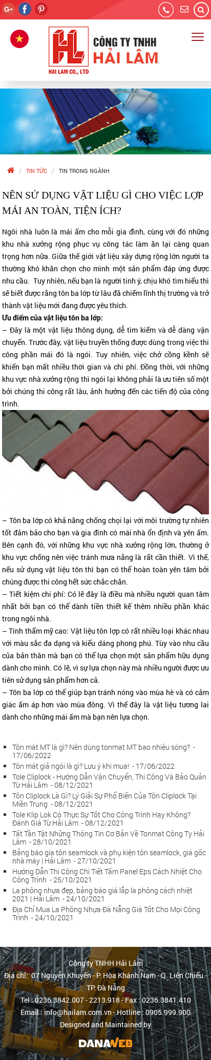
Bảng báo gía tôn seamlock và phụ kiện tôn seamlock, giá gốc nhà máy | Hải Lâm (109, 857)
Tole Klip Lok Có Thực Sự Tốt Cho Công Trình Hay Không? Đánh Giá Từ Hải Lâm (101, 819)
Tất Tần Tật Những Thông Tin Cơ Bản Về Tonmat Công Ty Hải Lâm (108, 838)
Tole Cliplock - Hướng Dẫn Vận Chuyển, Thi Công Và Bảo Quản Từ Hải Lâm (109, 781)
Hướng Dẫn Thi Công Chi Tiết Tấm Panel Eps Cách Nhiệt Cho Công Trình (107, 875)
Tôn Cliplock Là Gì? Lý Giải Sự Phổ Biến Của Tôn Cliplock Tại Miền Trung (104, 800)
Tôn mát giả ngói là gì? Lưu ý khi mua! (93, 766)
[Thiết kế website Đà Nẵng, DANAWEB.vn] (105, 1042)
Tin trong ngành (84, 171)
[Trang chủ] (10, 171)
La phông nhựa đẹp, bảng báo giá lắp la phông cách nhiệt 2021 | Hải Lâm (102, 894)
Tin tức (36, 171)
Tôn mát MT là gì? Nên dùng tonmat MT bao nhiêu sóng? (103, 751)
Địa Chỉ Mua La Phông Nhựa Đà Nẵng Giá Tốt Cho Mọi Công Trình (106, 913)
